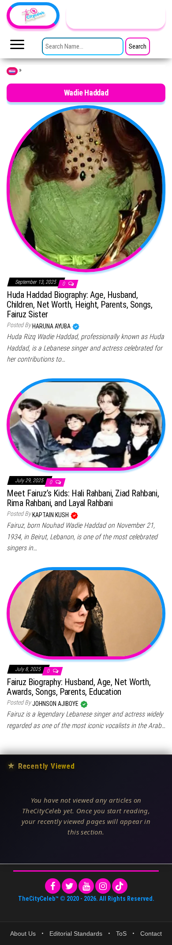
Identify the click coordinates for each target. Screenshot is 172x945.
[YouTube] (86, 886)
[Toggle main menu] (17, 47)
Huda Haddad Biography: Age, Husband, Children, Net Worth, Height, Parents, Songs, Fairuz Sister (79, 305)
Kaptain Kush (51, 514)
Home (12, 71)
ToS (121, 933)
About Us (23, 933)
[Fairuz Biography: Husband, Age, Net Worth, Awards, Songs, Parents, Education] (86, 612)
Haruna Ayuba (52, 326)
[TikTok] (119, 886)
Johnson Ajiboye (56, 703)
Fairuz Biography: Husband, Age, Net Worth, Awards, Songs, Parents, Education (78, 687)
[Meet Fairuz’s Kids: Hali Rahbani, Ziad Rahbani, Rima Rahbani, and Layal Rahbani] (86, 423)
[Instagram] (103, 886)
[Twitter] (69, 886)
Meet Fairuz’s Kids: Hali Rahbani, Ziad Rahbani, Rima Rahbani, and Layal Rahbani (83, 498)
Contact (151, 933)
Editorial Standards (75, 933)
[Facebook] (52, 886)
